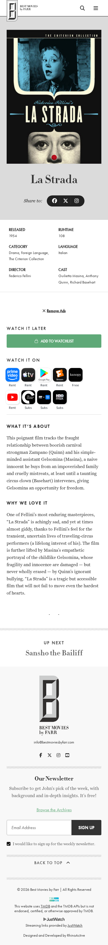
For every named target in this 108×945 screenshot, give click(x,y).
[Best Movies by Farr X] (49, 755)
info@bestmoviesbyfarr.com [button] (54, 742)
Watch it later (27, 328)
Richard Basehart (82, 282)
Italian (63, 252)
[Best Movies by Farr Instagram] (58, 755)
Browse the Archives (54, 810)
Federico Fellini (20, 275)
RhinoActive (76, 935)
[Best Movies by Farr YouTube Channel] (67, 755)
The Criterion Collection (26, 258)
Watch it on (23, 360)
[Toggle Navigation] (95, 8)
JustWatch (75, 925)
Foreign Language (34, 252)
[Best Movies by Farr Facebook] (40, 755)
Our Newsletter (54, 778)
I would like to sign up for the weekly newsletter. (54, 844)
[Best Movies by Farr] (22, 8)
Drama (14, 252)
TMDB (45, 906)
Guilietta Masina (71, 275)
